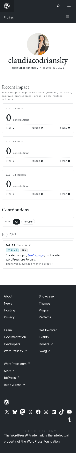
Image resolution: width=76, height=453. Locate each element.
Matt (9, 371)
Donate (46, 344)
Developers (12, 344)
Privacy (9, 317)
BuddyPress (14, 385)
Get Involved (48, 330)
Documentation (15, 337)
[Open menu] (70, 6)
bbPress (12, 378)
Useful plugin (36, 255)
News (8, 303)
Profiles (9, 17)
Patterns (45, 317)
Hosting (9, 310)
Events (44, 337)
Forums (28, 221)
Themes (44, 303)
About (8, 296)
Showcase (46, 296)
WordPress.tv (15, 351)
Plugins (44, 310)
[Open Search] (58, 6)
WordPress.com (17, 364)
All (16, 221)
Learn (8, 330)
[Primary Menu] (67, 17)
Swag (45, 351)
